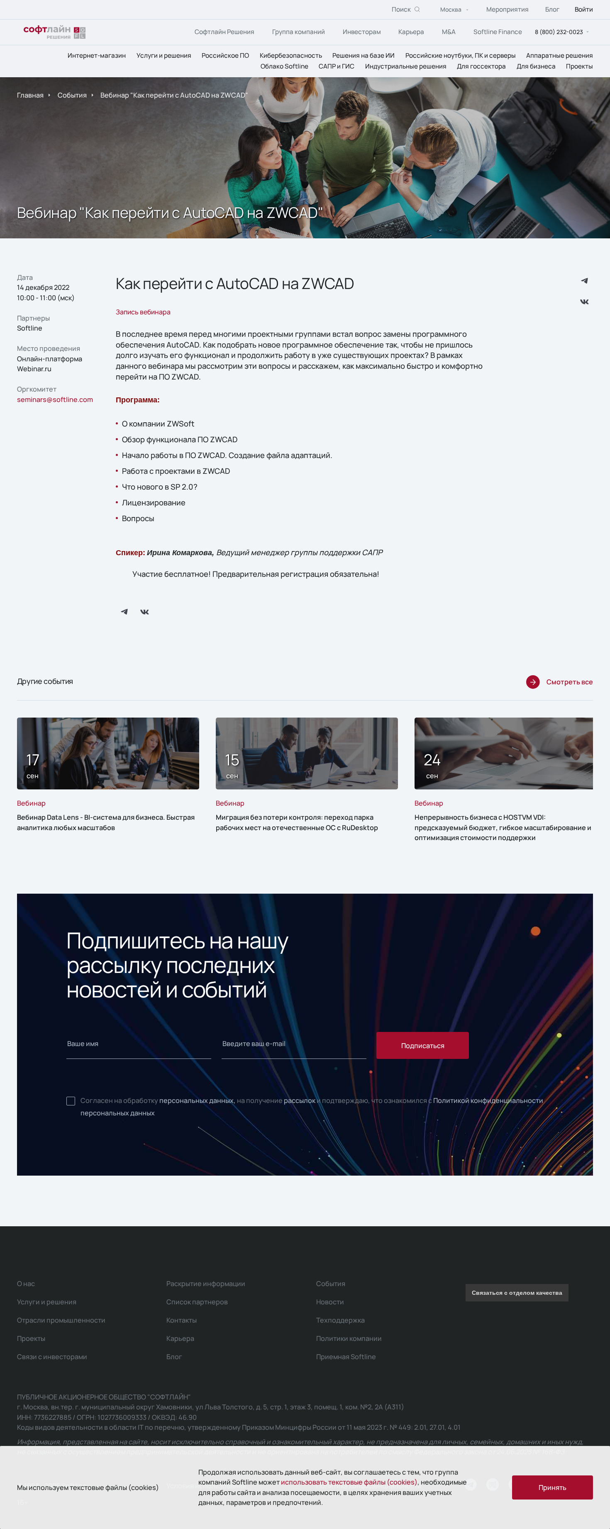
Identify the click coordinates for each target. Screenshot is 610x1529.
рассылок (299, 1100)
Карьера (411, 31)
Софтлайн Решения (224, 31)
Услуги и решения (164, 55)
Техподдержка (340, 1320)
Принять (552, 1487)
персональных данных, (197, 1100)
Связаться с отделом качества (517, 1292)
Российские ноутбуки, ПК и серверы (460, 55)
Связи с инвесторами (52, 1356)
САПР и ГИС (336, 66)
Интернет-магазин (97, 55)
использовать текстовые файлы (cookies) (349, 1482)
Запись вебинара (143, 311)
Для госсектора (481, 66)
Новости (330, 1301)
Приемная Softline (346, 1356)
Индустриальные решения (406, 66)
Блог (552, 9)
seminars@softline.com (55, 399)
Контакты (181, 1320)
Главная (30, 95)
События (72, 95)
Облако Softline (284, 66)
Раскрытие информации (205, 1283)
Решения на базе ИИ (363, 55)
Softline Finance (497, 31)
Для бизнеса (536, 66)
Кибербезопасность (291, 55)
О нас (26, 1283)
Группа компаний (298, 31)
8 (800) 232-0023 (559, 32)
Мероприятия (507, 9)
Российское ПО (225, 55)
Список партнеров (197, 1301)
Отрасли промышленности (61, 1320)
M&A (449, 31)
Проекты (579, 66)
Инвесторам (362, 31)
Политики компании (349, 1338)
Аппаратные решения (559, 55)
